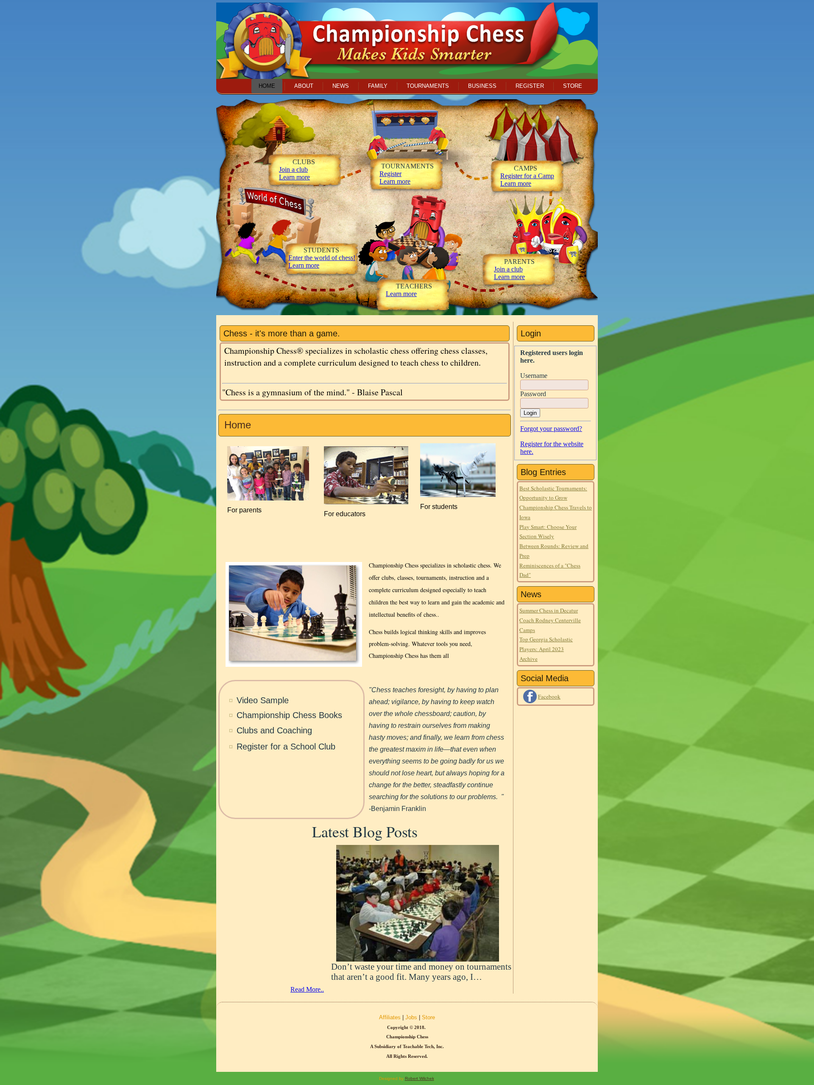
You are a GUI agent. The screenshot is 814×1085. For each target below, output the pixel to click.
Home (267, 86)
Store (572, 86)
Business (482, 86)
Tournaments (428, 86)
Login (530, 413)
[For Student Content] (458, 494)
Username (533, 375)
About (303, 86)
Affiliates (390, 1017)
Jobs (411, 1017)
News (340, 86)
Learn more (303, 265)
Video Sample (263, 700)
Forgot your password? (551, 428)
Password (533, 393)
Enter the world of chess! (321, 257)
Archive (528, 659)
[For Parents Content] (268, 498)
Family (377, 86)
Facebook (549, 696)
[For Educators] (366, 502)
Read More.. (307, 989)
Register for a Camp (527, 175)
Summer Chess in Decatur (548, 610)
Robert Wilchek (419, 1078)
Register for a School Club (286, 746)
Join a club (293, 169)
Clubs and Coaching (274, 730)
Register (530, 86)
